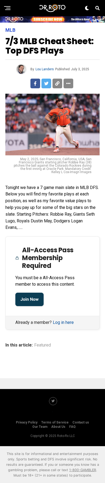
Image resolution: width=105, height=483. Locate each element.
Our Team (39, 427)
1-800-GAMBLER (82, 470)
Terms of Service (55, 422)
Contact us (80, 422)
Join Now (29, 299)
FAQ (72, 427)
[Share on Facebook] (35, 83)
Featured (42, 345)
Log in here (63, 322)
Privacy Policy (26, 422)
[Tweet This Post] (46, 83)
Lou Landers (45, 69)
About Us (58, 427)
